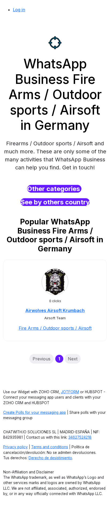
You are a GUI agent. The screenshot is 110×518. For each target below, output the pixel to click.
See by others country (55, 202)
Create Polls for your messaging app (34, 412)
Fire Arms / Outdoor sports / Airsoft (55, 328)
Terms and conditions (49, 447)
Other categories (54, 189)
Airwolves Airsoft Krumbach (55, 310)
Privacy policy (15, 447)
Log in (19, 9)
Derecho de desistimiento (50, 458)
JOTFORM (70, 392)
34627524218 (80, 437)
